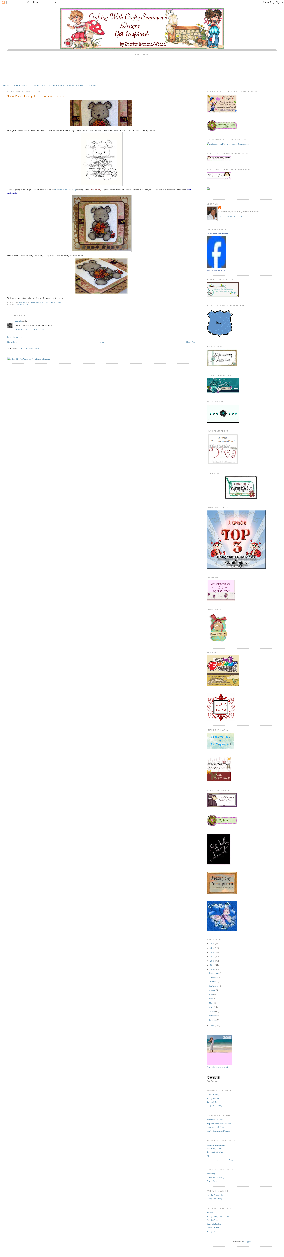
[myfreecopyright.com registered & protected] (227, 143)
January (212, 1019)
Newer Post (12, 341)
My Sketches (39, 85)
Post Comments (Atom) (29, 348)
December (213, 972)
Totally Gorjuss (213, 1220)
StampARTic (212, 1231)
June (211, 998)
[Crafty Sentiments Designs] (216, 267)
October (213, 981)
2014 (212, 952)
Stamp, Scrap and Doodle (218, 1216)
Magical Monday (214, 1105)
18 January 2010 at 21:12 (30, 329)
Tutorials (92, 85)
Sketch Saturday (214, 1223)
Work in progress (20, 85)
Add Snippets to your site (218, 1066)
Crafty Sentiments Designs (217, 234)
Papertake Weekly (215, 1119)
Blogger (246, 1241)
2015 (212, 947)
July (211, 994)
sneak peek (22, 305)
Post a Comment (14, 336)
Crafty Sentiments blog (65, 189)
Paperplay (211, 1173)
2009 (212, 1025)
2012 (212, 960)
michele (18, 320)
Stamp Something (214, 1198)
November (214, 977)
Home (6, 85)
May (211, 1002)
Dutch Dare (212, 1181)
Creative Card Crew (215, 1126)
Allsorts (210, 1212)
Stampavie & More (215, 1152)
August (212, 990)
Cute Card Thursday (216, 1177)
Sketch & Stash (213, 1101)
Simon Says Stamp (215, 1148)
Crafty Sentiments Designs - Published (66, 85)
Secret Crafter (213, 1227)
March (212, 1011)
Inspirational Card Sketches (219, 1123)
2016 (212, 943)
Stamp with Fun (214, 1098)
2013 (212, 956)
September (214, 985)
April (211, 1007)
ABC (209, 1155)
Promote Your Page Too (216, 270)
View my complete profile (232, 216)
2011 (212, 965)
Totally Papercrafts (215, 1194)
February (213, 1015)
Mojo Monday (213, 1094)
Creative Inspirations (216, 1144)
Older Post (190, 341)
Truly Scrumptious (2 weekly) (220, 1159)
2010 (212, 969)
